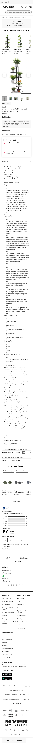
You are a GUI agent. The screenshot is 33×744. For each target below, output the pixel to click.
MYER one (5, 636)
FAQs (18, 601)
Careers (4, 642)
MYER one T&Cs (24, 695)
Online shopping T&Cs (16, 690)
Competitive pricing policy (22, 686)
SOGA (4, 107)
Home (3, 17)
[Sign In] (22, 7)
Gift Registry (21, 619)
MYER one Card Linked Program (9, 622)
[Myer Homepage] (8, 8)
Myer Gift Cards (7, 639)
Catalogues (5, 619)
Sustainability (6, 651)
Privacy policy (26, 699)
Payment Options (7, 601)
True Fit (4, 616)
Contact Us (20, 605)
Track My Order (7, 598)
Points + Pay (6, 605)
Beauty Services (22, 616)
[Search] (29, 12)
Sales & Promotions (23, 622)
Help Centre (21, 598)
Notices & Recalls (22, 625)
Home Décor (9, 17)
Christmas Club (7, 654)
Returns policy (7, 686)
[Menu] (2, 12)
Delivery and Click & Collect (8, 608)
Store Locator (21, 608)
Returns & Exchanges (8, 612)
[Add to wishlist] (28, 740)
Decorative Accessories (20, 17)
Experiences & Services (21, 611)
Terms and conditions (10, 695)
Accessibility (21, 628)
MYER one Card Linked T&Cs (11, 699)
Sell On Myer (6, 657)
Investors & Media (7, 648)
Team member (16, 703)
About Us (5, 645)
